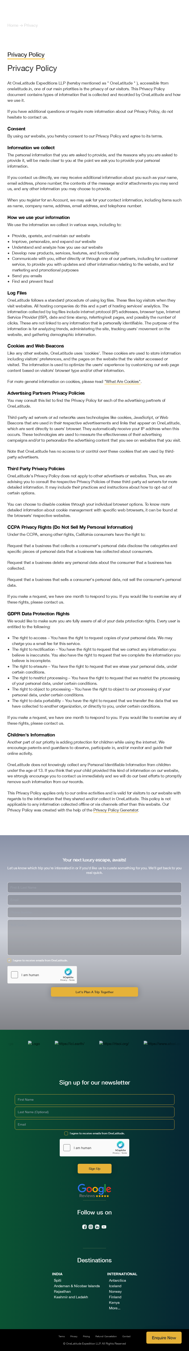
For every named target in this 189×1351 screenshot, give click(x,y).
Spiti (57, 1280)
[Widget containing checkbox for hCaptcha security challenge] (42, 974)
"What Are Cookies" (122, 381)
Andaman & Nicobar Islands (77, 1286)
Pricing (86, 1336)
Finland (115, 1297)
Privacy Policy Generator (115, 810)
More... (114, 1308)
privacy (31, 25)
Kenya (114, 1302)
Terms (62, 1336)
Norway (115, 1291)
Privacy (73, 1336)
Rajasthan (62, 1291)
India (57, 1274)
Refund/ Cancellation (106, 1336)
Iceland (115, 1286)
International (122, 1274)
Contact (126, 1336)
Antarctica (117, 1280)
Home (12, 25)
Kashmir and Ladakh (71, 1297)
